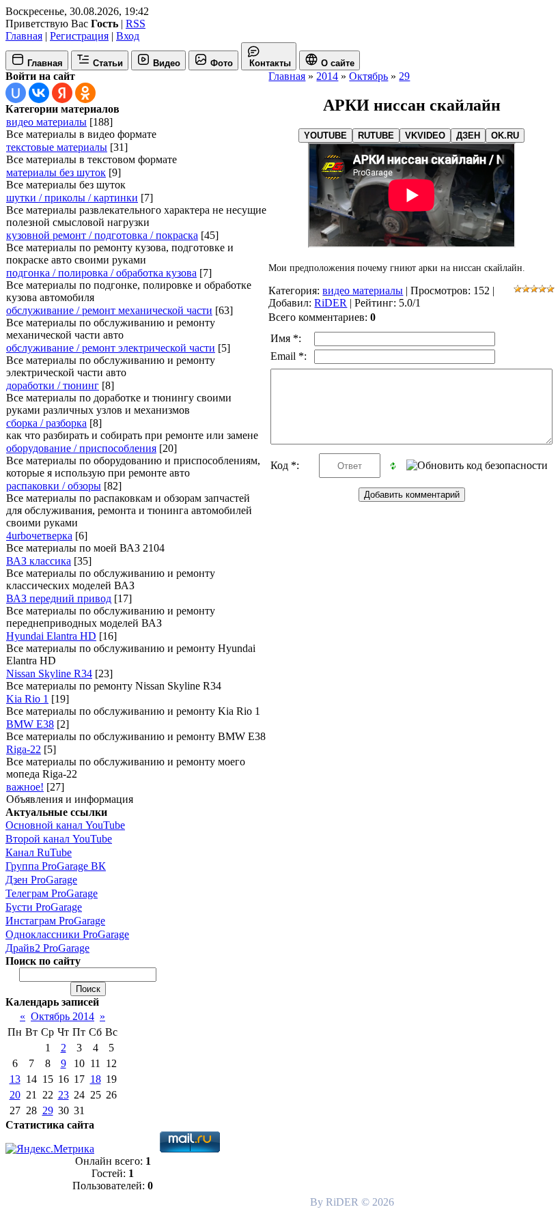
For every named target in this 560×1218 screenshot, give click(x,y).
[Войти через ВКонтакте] (39, 93)
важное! (25, 787)
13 (15, 1079)
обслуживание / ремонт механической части (109, 310)
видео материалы (46, 122)
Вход (127, 36)
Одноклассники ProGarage (67, 934)
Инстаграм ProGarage (55, 920)
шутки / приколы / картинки (72, 197)
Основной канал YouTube (65, 825)
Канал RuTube (38, 852)
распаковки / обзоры (53, 486)
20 (15, 1095)
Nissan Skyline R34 (49, 673)
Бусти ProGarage (43, 907)
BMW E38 (30, 724)
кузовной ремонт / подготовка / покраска (102, 235)
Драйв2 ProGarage (47, 948)
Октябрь (368, 76)
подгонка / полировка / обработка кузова (101, 273)
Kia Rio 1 (27, 699)
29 (47, 1110)
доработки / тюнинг (52, 385)
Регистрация (79, 36)
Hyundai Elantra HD (51, 636)
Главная (23, 36)
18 (95, 1079)
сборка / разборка (46, 423)
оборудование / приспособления (81, 448)
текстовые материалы (56, 147)
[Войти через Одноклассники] (85, 93)
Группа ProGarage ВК (55, 866)
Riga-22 (23, 749)
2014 (327, 76)
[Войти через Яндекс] (62, 93)
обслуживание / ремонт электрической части (110, 348)
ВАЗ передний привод (58, 598)
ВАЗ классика (38, 561)
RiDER (330, 303)
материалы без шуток (56, 172)
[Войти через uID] (15, 93)
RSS (135, 23)
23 (63, 1095)
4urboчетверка (39, 535)
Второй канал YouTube (58, 839)
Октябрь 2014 (62, 1016)
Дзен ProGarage (41, 880)
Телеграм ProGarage (51, 893)
